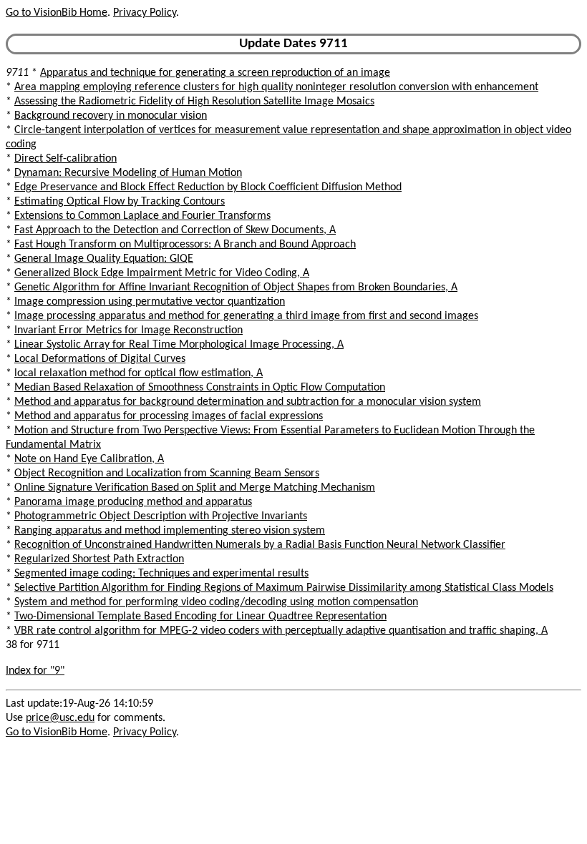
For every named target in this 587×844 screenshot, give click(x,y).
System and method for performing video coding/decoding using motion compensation (216, 602)
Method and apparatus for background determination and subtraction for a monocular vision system (247, 402)
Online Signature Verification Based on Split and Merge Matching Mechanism (194, 488)
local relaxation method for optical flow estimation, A (138, 373)
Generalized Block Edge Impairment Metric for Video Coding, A (161, 273)
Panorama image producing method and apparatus (133, 502)
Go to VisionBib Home (56, 13)
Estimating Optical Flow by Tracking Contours (119, 201)
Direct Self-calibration (65, 159)
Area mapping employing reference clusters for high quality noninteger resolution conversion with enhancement (276, 87)
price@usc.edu (60, 718)
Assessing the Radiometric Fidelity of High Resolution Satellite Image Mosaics (194, 101)
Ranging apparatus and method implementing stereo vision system (169, 530)
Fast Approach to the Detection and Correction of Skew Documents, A (175, 230)
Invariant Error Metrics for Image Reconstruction (128, 330)
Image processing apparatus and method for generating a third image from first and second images (246, 316)
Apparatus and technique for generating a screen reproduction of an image (215, 73)
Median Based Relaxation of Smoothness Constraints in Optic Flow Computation (199, 387)
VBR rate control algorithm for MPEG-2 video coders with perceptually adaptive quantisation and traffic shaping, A (281, 631)
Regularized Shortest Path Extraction (99, 559)
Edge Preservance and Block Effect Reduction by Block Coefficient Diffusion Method (208, 187)
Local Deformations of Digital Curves (99, 359)
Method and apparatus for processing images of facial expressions (168, 416)
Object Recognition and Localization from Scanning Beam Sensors (166, 473)
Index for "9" (35, 671)
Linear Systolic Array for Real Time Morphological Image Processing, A (179, 344)
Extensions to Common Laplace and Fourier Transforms (142, 216)
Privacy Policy (144, 13)
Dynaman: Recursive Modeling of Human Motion (128, 173)
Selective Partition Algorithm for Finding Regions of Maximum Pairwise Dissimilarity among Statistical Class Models (283, 588)
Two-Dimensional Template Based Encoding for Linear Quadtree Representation (200, 616)
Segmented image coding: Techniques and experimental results (161, 573)
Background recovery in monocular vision (110, 116)
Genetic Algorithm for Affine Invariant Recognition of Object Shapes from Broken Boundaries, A (235, 287)
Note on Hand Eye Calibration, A (89, 459)
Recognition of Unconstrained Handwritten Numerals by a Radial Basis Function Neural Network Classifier (259, 545)
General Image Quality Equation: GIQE (103, 259)
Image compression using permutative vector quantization (149, 302)
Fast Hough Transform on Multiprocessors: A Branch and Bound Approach (185, 244)
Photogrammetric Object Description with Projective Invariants (160, 516)
